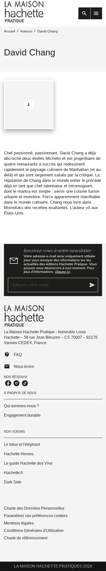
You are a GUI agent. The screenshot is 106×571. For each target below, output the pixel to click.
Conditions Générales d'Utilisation (34, 530)
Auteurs (26, 31)
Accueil (9, 31)
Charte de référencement (25, 538)
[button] (53, 406)
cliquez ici (62, 272)
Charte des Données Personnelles (34, 508)
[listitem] (8, 383)
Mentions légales (19, 523)
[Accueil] (24, 12)
